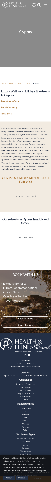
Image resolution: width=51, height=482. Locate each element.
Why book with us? (25, 394)
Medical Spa (25, 451)
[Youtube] (29, 355)
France (26, 421)
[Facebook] (22, 355)
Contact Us (25, 397)
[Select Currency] (39, 4)
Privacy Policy (25, 387)
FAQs (25, 400)
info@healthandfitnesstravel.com (25, 367)
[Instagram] (25, 355)
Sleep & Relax (26, 454)
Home (3, 83)
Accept (9, 478)
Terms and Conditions (25, 384)
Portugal (25, 427)
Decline (21, 478)
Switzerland (25, 408)
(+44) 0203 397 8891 (25, 364)
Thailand (25, 411)
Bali (25, 418)
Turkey (25, 430)
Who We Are (25, 390)
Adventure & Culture (26, 439)
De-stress (25, 442)
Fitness (25, 448)
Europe (27, 83)
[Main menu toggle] (46, 5)
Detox (25, 445)
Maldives (25, 415)
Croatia (25, 424)
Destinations (15, 83)
